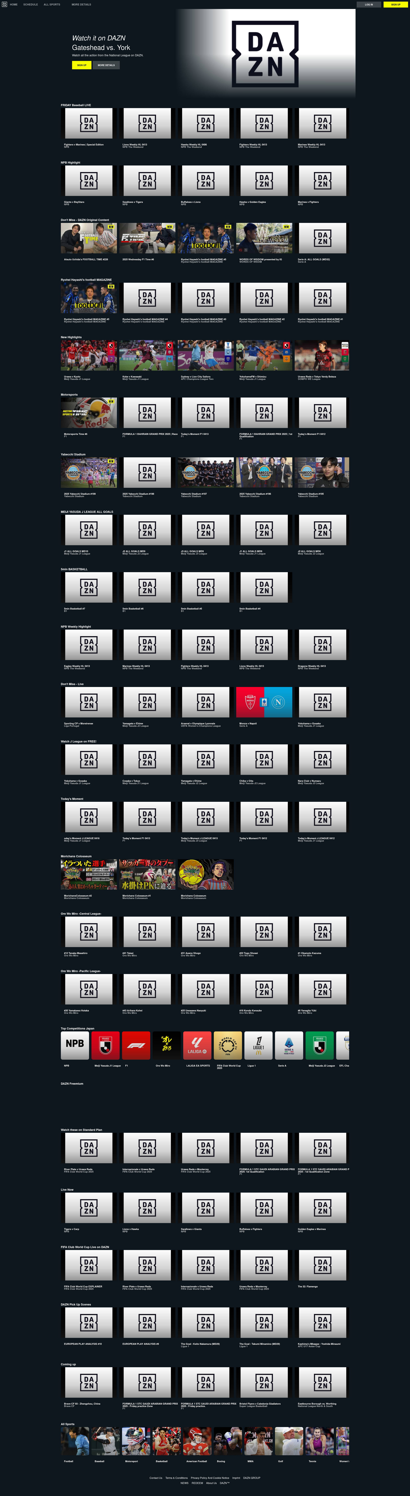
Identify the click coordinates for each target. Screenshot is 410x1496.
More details (81, 4)
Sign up (395, 4)
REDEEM (197, 1483)
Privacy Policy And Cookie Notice (210, 1478)
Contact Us (156, 1478)
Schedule (30, 4)
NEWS (185, 1483)
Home (14, 4)
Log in (369, 4)
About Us (211, 1483)
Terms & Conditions (176, 1478)
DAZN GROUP (251, 1478)
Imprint (236, 1478)
